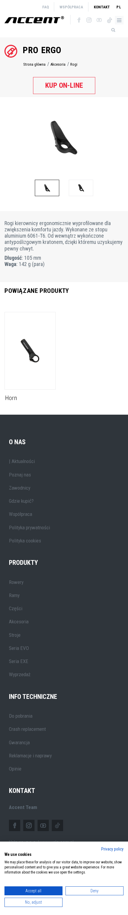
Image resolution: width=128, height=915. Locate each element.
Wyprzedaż (19, 674)
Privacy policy (112, 849)
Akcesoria (57, 64)
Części (15, 608)
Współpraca (71, 7)
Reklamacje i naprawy (30, 756)
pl (118, 7)
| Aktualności (22, 461)
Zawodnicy (19, 488)
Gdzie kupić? (21, 501)
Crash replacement (27, 729)
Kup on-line (64, 85)
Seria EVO (19, 648)
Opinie (15, 769)
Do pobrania (20, 716)
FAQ (45, 7)
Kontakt (102, 7)
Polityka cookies (25, 541)
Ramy (14, 595)
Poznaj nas (20, 475)
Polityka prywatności (29, 527)
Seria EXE (18, 661)
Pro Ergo (42, 50)
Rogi (73, 64)
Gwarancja (19, 742)
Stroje (15, 635)
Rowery (16, 582)
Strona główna (34, 64)
